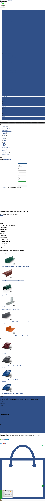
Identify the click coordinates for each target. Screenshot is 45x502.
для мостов (7, 98)
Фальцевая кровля (4, 129)
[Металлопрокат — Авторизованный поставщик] (0, 439)
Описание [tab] (3, 217)
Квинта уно (4, 137)
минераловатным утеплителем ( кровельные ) (10, 70)
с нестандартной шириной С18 (9, 60)
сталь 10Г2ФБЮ (7, 23)
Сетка (5, 15)
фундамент (7, 49)
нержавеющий (6, 42)
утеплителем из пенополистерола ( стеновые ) (10, 72)
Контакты (3, 409)
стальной (6, 16)
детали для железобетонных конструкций (9, 105)
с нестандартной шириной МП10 (10, 57)
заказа (4, 412)
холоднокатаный (7, 20)
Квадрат (5, 12)
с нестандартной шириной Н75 (9, 64)
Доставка (4, 119)
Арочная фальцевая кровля (5, 128)
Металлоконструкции (4, 96)
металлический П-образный (9, 91)
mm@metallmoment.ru (7, 159)
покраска (5, 110)
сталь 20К (6, 28)
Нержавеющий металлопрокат (5, 152)
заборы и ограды (6, 101)
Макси (5, 75)
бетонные (7, 50)
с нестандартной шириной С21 (9, 61)
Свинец (3, 431)
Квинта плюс (4, 135)
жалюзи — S (6, 94)
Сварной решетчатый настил (5, 147)
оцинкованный (7, 68)
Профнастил (3, 150)
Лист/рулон (5, 43)
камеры (6, 52)
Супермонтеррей (6, 74)
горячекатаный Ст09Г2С (8, 21)
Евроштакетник (3, 146)
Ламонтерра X (5, 140)
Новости (4, 117)
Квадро (5, 86)
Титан (5, 38)
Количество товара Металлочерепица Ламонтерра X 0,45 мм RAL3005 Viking (9, 214)
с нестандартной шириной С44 (9, 63)
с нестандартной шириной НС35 (10, 62)
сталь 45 (6, 31)
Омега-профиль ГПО (4, 126)
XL (6, 84)
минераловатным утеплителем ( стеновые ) (9, 71)
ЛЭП (4, 104)
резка (5, 108)
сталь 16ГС (6, 27)
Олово (5, 37)
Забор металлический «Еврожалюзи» (6, 131)
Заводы (2, 408)
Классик (5, 81)
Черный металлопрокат (4, 148)
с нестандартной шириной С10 (9, 56)
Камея (4, 142)
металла (5, 115)
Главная (1, 187)
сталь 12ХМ (6, 26)
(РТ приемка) (7, 53)
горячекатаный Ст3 (7, 22)
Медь (5, 35)
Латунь (2, 428)
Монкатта (4, 136)
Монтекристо (6, 76)
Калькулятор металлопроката (3, 0)
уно (5, 80)
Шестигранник (3, 422)
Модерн (5, 85)
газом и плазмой (5, 112)
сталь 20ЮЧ (6, 29)
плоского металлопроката (7, 109)
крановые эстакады (6, 103)
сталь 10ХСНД (6, 24)
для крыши (7, 66)
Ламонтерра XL (5, 132)
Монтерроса (5, 77)
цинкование (5, 107)
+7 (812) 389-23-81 (10, 0)
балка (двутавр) (7, 11)
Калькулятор (3, 423)
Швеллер (5, 17)
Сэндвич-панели (4, 149)
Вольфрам (5, 34)
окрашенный (7, 67)
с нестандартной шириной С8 (9, 55)
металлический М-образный (9, 92)
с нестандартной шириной (8, 54)
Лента (5, 40)
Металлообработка (4, 106)
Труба (5, 44)
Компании (3, 116)
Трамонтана (4, 134)
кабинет (4, 411)
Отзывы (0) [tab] (3, 218)
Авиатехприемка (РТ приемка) (5, 154)
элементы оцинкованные (8, 89)
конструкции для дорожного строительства (9, 97)
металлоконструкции (7, 99)
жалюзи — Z (6, 93)
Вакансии (4, 118)
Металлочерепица (5, 73)
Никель (5, 36)
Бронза (5, 33)
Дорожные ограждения (4, 127)
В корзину (4, 281)
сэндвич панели (8, 69)
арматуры (5, 111)
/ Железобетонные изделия (7, 46)
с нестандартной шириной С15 (9, 58)
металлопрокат (6, 10)
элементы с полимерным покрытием (10, 88)
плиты (6, 47)
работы (6, 113)
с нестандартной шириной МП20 (10, 59)
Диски (5, 45)
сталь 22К (6, 30)
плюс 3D (6, 79)
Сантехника (3, 151)
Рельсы (4, 95)
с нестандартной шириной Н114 (9, 65)
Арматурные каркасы (4, 130)
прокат (5, 18)
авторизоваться (11, 251)
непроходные (7, 48)
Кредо (5, 87)
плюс (6, 82)
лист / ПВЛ (8, 19)
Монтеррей (4, 145)
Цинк (5, 39)
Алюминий (3, 426)
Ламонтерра (4, 139)
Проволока (5, 14)
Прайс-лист (3, 9)
